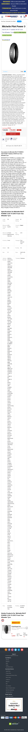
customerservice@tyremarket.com (11, 655)
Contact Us (8, 679)
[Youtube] (22, 649)
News (7, 663)
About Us (7, 681)
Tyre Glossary (8, 685)
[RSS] (6, 649)
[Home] (12, 16)
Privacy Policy (8, 673)
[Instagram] (12, 649)
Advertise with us (9, 692)
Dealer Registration (9, 696)
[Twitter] (15, 649)
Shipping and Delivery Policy (11, 675)
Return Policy (8, 677)
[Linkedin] (18, 649)
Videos (7, 665)
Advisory (7, 659)
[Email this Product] (25, 71)
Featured (7, 661)
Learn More (19, 21)
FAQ (6, 683)
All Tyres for (14, 146)
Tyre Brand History (9, 666)
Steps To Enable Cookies (10, 687)
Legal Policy (8, 671)
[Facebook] (9, 649)
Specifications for (12, 213)
